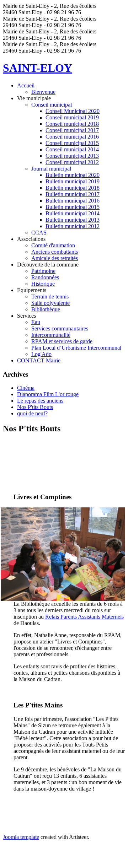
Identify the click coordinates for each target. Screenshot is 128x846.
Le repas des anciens (40, 401)
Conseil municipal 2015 (72, 143)
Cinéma (25, 388)
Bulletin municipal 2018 (73, 188)
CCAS (39, 233)
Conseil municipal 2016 (72, 137)
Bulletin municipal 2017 (73, 194)
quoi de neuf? (32, 413)
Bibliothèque (45, 309)
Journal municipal (51, 169)
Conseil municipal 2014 (72, 149)
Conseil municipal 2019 (72, 117)
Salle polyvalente (50, 303)
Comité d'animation (53, 245)
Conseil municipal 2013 (72, 156)
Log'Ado (41, 354)
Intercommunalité (50, 335)
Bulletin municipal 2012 (73, 226)
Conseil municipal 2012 (72, 162)
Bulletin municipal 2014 (73, 213)
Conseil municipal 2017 (72, 130)
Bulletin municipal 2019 (73, 181)
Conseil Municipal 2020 (73, 111)
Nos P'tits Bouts (35, 407)
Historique (43, 284)
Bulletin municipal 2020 (73, 175)
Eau (35, 322)
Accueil (25, 85)
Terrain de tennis (50, 296)
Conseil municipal (51, 105)
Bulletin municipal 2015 (73, 207)
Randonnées (45, 277)
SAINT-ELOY (37, 67)
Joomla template (21, 837)
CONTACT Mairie (38, 360)
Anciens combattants (54, 252)
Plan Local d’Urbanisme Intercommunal (76, 348)
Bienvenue (43, 92)
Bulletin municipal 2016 (73, 201)
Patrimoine (43, 271)
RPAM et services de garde (61, 341)
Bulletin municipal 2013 (73, 220)
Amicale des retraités (54, 258)
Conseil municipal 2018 (72, 124)
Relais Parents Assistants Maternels (84, 617)
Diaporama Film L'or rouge (48, 394)
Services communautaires (59, 328)
